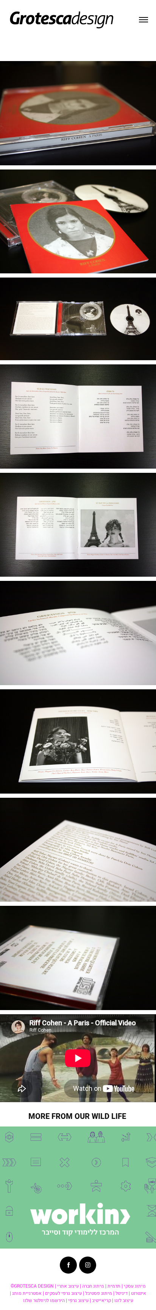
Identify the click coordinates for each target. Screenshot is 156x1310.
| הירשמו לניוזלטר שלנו (45, 1300)
